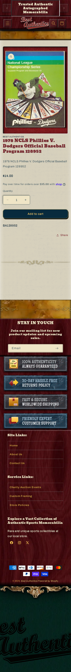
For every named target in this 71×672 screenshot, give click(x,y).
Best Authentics (29, 581)
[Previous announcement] (7, 8)
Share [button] (64, 235)
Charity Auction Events (25, 487)
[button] (7, 23)
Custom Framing (21, 496)
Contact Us (17, 463)
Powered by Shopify (48, 581)
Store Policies (19, 505)
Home (14, 445)
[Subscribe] (57, 348)
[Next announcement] (64, 8)
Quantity (8, 191)
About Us (16, 454)
